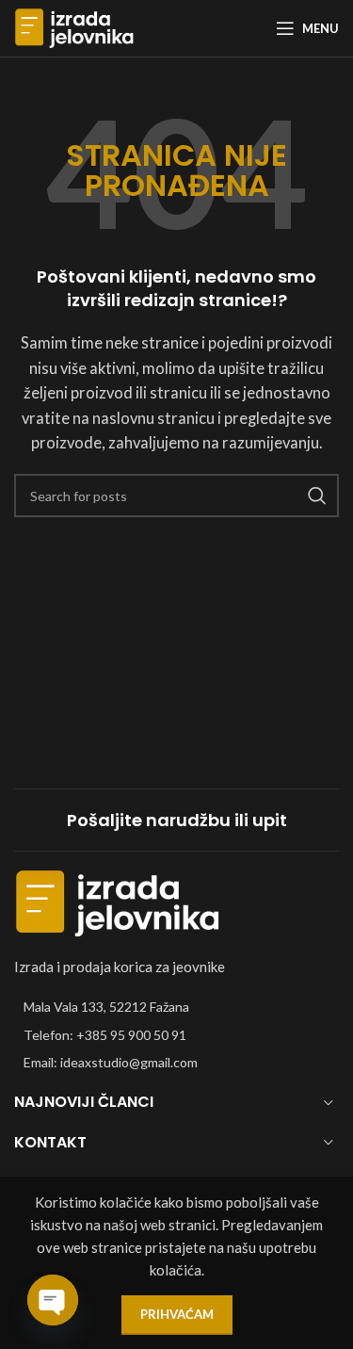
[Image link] (117, 901)
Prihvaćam (177, 1314)
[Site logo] (74, 26)
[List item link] (176, 1035)
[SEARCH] (317, 495)
